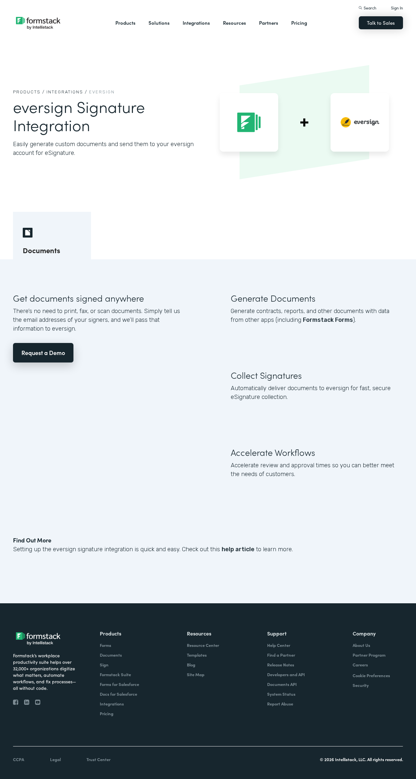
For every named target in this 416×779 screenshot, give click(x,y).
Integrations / (66, 91)
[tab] (52, 235)
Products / (29, 91)
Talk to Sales (381, 22)
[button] (125, 23)
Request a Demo (43, 352)
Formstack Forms (328, 319)
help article (238, 549)
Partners (268, 22)
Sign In (397, 7)
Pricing (299, 22)
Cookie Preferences (371, 675)
